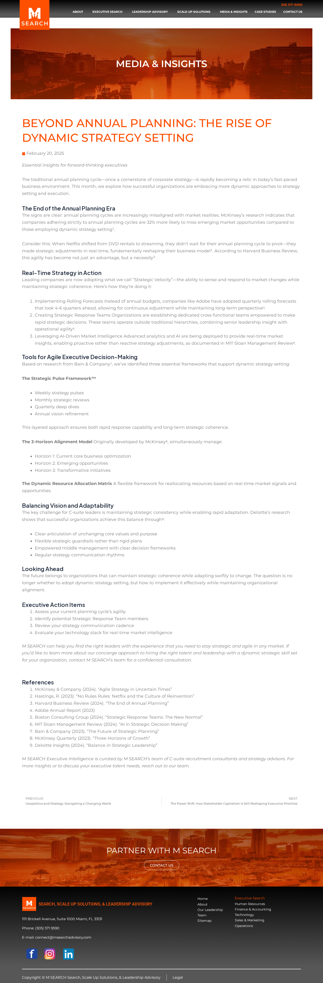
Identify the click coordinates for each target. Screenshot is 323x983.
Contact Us (292, 11)
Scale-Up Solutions (193, 11)
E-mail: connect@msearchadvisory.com (56, 937)
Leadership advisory (150, 11)
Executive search (107, 11)
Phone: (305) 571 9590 (40, 928)
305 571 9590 (291, 5)
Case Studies (265, 11)
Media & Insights (234, 11)
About (78, 11)
